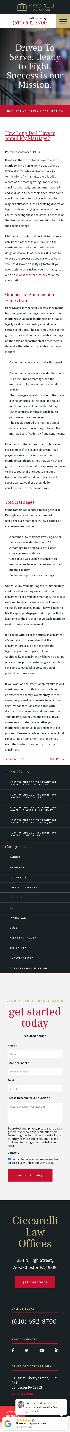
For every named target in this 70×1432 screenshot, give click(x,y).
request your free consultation (35, 111)
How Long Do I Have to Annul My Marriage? (30, 136)
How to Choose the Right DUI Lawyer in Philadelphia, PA (34, 821)
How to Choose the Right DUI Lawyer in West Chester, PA (34, 808)
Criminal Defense (23, 887)
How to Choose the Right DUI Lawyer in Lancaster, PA (34, 783)
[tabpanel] (35, 1389)
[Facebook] (13, 1351)
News (14, 927)
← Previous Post (14, 759)
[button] (68, 1417)
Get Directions (35, 1282)
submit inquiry (30, 1175)
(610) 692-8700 (34, 1321)
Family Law (18, 917)
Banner (15, 857)
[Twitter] (26, 1351)
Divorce (16, 897)
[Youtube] (41, 1351)
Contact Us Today (12, 1414)
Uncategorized (22, 958)
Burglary (17, 867)
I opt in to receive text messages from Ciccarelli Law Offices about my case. (34, 1160)
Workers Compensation (28, 968)
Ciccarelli (18, 877)
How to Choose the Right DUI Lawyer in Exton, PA (34, 796)
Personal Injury (23, 937)
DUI (12, 907)
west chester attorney (33, 275)
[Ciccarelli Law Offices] (35, 7)
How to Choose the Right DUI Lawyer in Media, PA (34, 834)
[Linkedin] (56, 1351)
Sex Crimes (18, 948)
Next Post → (57, 759)
